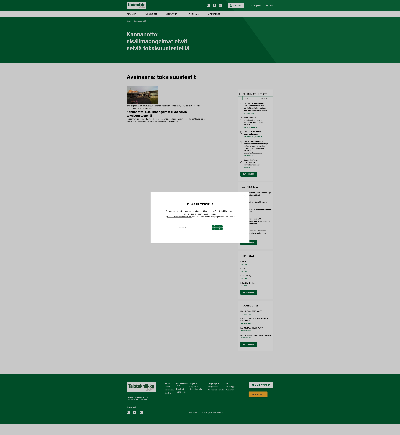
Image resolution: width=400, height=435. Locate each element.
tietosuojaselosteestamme (179, 216)
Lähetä (217, 227)
